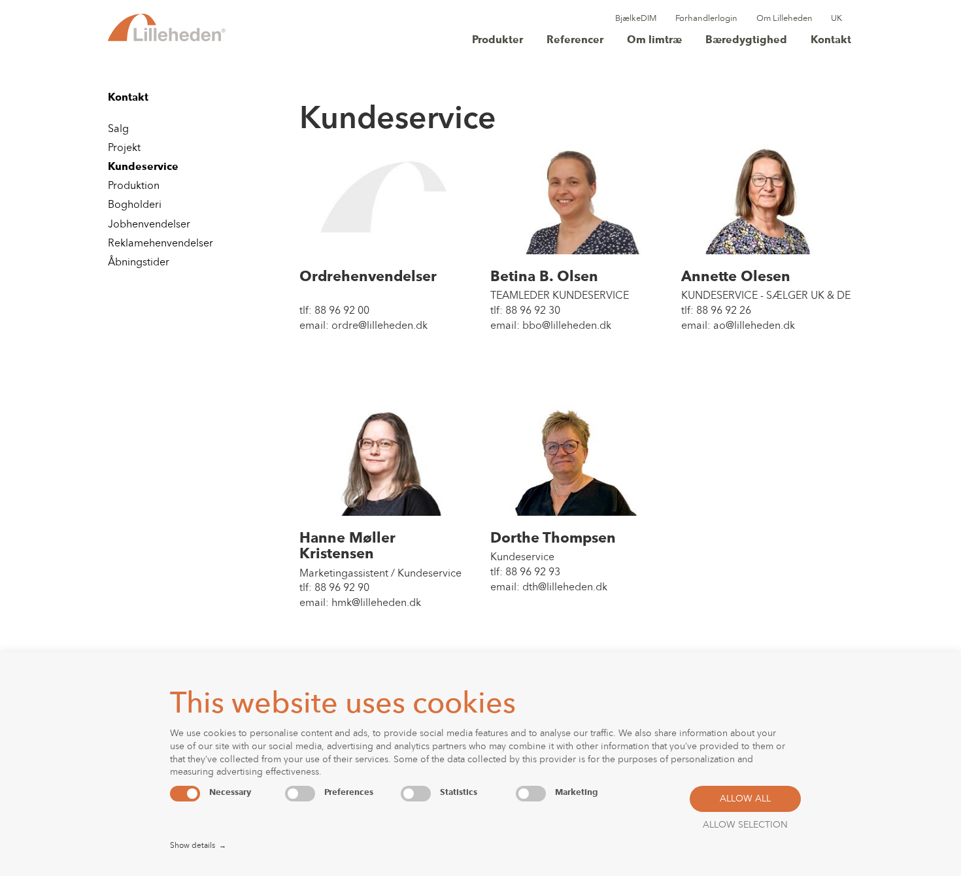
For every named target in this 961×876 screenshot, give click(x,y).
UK (836, 18)
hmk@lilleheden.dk (376, 603)
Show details (198, 846)
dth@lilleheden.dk (564, 587)
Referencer (575, 40)
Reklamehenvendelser (160, 244)
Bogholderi (134, 205)
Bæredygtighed (746, 40)
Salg (118, 129)
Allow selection (745, 825)
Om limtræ (654, 40)
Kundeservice (143, 167)
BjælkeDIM (636, 18)
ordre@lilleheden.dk (379, 326)
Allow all (745, 799)
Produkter (497, 40)
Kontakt (831, 40)
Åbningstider (138, 263)
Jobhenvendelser (149, 225)
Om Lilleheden (784, 18)
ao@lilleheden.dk (754, 326)
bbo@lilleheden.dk (566, 326)
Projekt (124, 148)
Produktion (134, 186)
